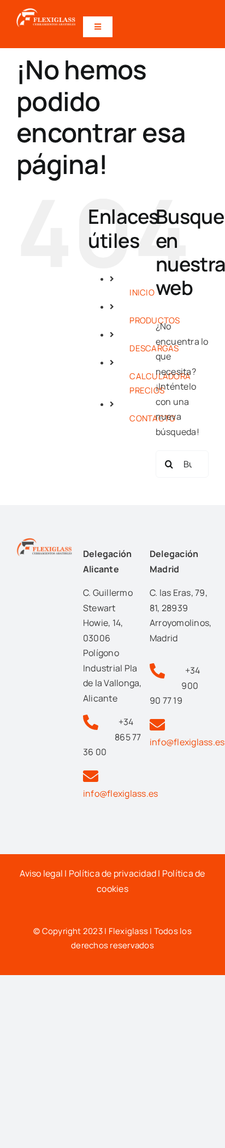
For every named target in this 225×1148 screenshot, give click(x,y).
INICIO (141, 292)
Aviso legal (41, 873)
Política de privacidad (112, 873)
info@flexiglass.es (120, 793)
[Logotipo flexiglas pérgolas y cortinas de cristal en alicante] (45, 13)
